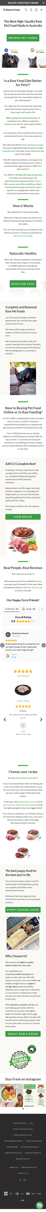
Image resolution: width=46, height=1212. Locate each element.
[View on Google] (8, 634)
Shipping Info (19, 1123)
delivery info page (24, 235)
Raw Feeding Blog (13, 1153)
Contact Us (23, 1173)
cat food (32, 801)
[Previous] (5, 719)
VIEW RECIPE (23, 516)
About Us (13, 1167)
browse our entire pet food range (19, 805)
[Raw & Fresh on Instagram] (24, 1180)
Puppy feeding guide (23, 909)
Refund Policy (23, 1159)
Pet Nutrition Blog (30, 1147)
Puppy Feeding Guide (23, 1129)
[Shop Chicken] (33, 835)
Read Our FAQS (23, 283)
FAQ (31, 1123)
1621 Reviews (23, 676)
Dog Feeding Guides (13, 1141)
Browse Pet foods (23, 37)
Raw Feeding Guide (23, 1135)
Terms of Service (33, 1153)
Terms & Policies (29, 1167)
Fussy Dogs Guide (34, 1141)
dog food (22, 801)
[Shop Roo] (23, 853)
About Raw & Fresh (23, 1033)
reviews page (37, 587)
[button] (2, 645)
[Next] (41, 719)
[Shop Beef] (12, 835)
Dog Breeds (12, 1147)
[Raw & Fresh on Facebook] (20, 1180)
